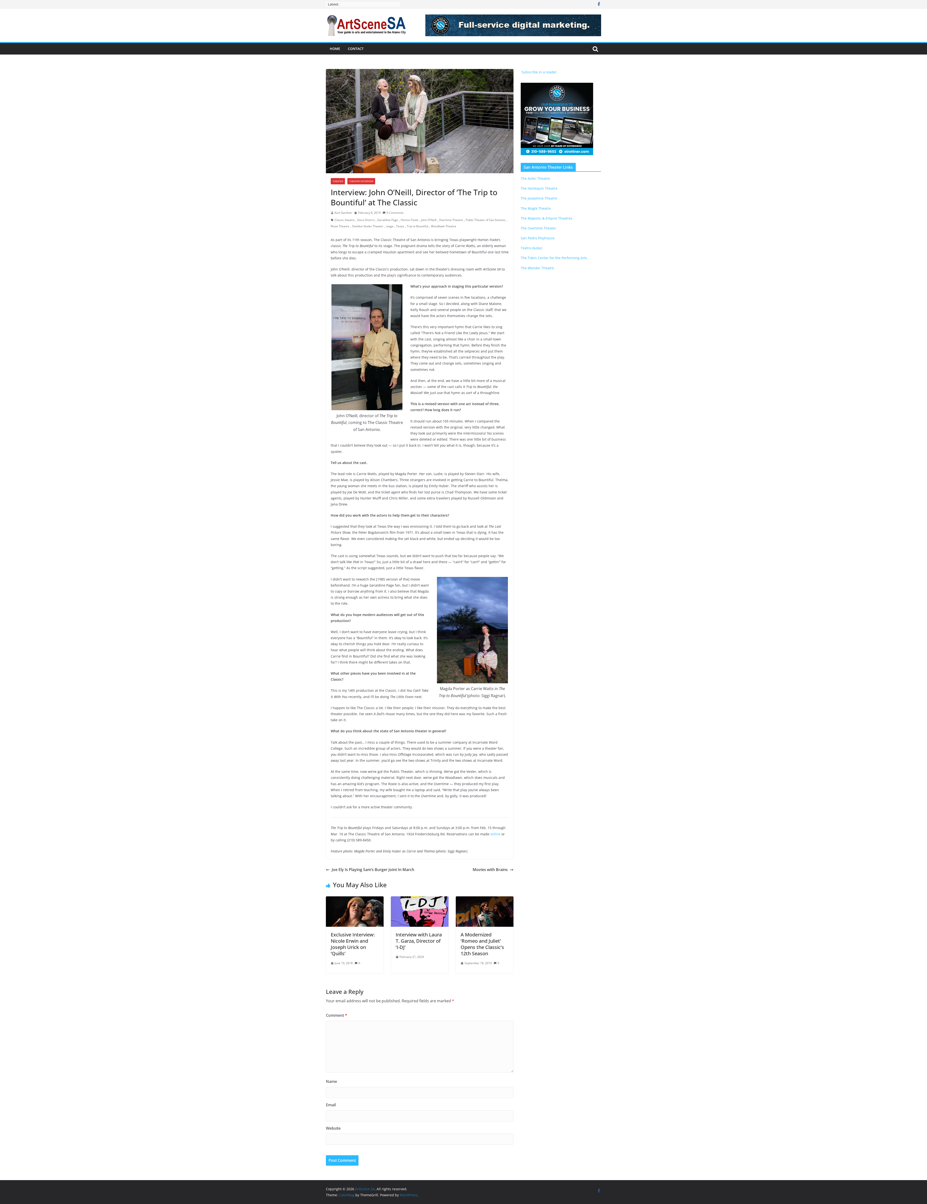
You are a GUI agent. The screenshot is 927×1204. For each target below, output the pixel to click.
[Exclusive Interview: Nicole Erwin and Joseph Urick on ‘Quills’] (355, 899)
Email (331, 1104)
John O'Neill (428, 220)
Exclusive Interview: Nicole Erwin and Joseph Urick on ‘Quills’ (353, 944)
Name (331, 1081)
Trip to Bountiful (417, 226)
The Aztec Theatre (535, 178)
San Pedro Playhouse (538, 238)
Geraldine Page (387, 220)
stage (389, 226)
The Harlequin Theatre (539, 188)
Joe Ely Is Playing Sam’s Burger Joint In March (373, 869)
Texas (400, 226)
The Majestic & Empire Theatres (546, 218)
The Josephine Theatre (539, 198)
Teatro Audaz (531, 248)
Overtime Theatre (451, 220)
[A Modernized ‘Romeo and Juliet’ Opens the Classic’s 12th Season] (484, 899)
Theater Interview (361, 181)
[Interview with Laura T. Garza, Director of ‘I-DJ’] (420, 899)
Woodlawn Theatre (443, 226)
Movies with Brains (490, 869)
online (495, 834)
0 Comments (395, 213)
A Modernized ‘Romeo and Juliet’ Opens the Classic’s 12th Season (482, 944)
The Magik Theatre (536, 208)
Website (333, 1128)
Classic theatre (345, 220)
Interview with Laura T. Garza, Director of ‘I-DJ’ (419, 940)
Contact (356, 48)
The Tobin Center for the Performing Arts (554, 258)
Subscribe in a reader (539, 72)
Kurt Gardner (343, 213)
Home (335, 48)
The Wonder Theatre (537, 268)
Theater (338, 181)
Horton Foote (409, 220)
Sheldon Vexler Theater (367, 226)
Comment (336, 1015)
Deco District (366, 220)
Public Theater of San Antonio (485, 220)
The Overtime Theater (538, 228)
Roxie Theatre (340, 226)
